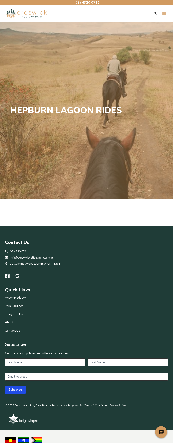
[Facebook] (7, 275)
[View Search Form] (155, 13)
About (9, 322)
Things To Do (14, 314)
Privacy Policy (117, 405)
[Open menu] (164, 13)
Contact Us (12, 331)
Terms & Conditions (96, 405)
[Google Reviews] (17, 275)
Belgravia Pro (75, 405)
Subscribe (15, 390)
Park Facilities (14, 306)
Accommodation (16, 298)
